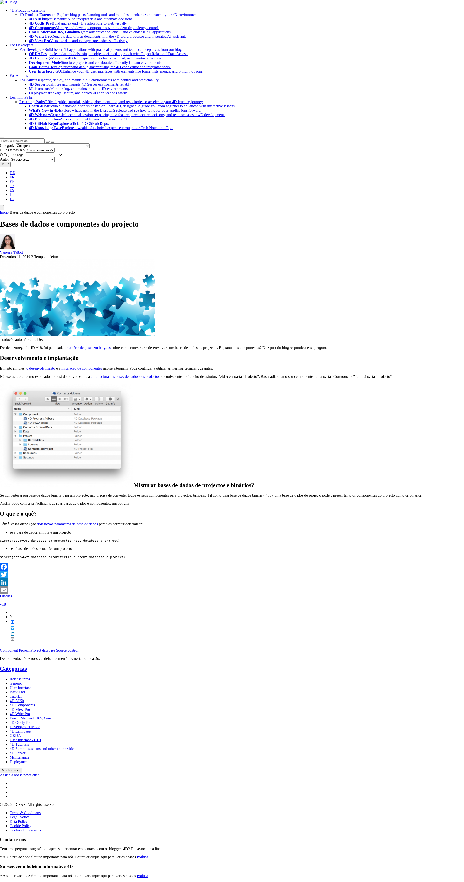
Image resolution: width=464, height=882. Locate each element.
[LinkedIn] (232, 582)
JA (12, 199)
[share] (11, 643)
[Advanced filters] (48, 142)
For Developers (21, 45)
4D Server (17, 753)
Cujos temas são (12, 150)
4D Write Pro (20, 714)
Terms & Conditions (25, 813)
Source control (67, 650)
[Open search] (2, 137)
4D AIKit (17, 701)
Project (24, 650)
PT (5, 164)
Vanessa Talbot (11, 252)
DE (12, 173)
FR (12, 177)
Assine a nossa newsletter (19, 775)
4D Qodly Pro (20, 722)
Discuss (6, 596)
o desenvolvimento (40, 368)
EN (12, 181)
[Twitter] (232, 574)
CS (12, 186)
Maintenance (19, 757)
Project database (42, 650)
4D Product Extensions (27, 10)
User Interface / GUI (25, 740)
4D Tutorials (19, 744)
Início (4, 212)
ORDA (15, 736)
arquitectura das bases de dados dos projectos (125, 376)
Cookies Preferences (25, 830)
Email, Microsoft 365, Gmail (31, 718)
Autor (4, 159)
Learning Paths (21, 97)
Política (142, 857)
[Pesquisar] (52, 142)
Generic (16, 683)
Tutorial (16, 696)
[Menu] (2, 207)
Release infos (20, 679)
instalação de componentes (81, 368)
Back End (17, 692)
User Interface (20, 688)
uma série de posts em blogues (88, 348)
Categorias (13, 669)
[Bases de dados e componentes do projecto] (77, 335)
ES (12, 190)
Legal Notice (19, 817)
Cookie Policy (20, 826)
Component (9, 650)
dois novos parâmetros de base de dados (67, 524)
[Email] (232, 590)
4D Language (20, 731)
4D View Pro (20, 709)
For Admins (19, 76)
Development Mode (25, 727)
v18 (3, 604)
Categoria (7, 145)
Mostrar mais (11, 770)
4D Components (22, 705)
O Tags (5, 155)
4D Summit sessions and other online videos (43, 749)
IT (11, 195)
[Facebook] (232, 567)
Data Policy (19, 821)
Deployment (19, 762)
